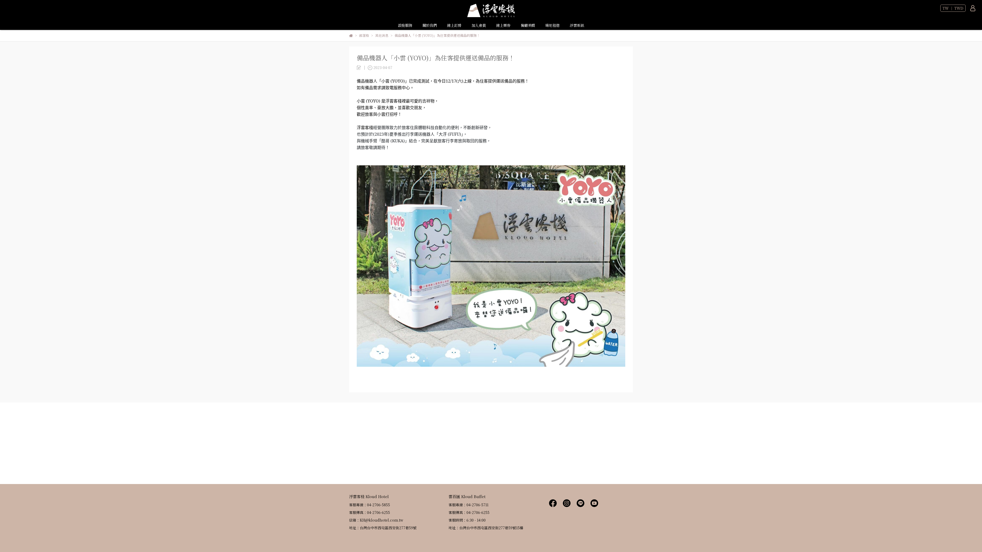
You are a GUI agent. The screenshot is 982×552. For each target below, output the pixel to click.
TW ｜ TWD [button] (953, 8)
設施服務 (405, 25)
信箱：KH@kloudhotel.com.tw (376, 520)
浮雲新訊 (577, 25)
